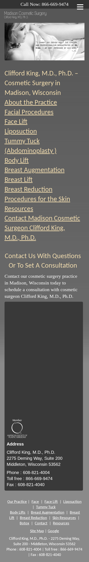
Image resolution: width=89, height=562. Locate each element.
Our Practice (17, 502)
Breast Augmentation (35, 170)
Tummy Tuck (46, 507)
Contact (41, 523)
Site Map (37, 531)
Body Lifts (17, 513)
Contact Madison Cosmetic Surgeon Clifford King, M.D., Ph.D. (42, 228)
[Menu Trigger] (80, 6)
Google (53, 531)
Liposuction (21, 131)
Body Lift (17, 160)
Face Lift (16, 122)
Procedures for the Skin (37, 199)
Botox (24, 523)
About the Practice (31, 102)
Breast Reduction (28, 189)
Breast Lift (19, 180)
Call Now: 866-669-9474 (44, 4)
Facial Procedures (29, 112)
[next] (77, 43)
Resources (19, 209)
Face (35, 502)
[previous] (11, 43)
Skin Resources (64, 518)
